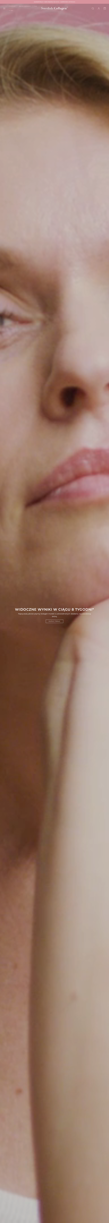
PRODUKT (12, 6)
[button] (4, 8)
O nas (11, 10)
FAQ (35, 6)
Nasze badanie (25, 6)
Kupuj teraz (54, 621)
